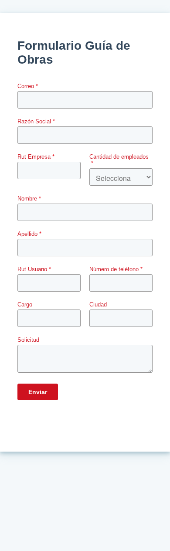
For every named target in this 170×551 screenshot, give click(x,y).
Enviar (37, 391)
